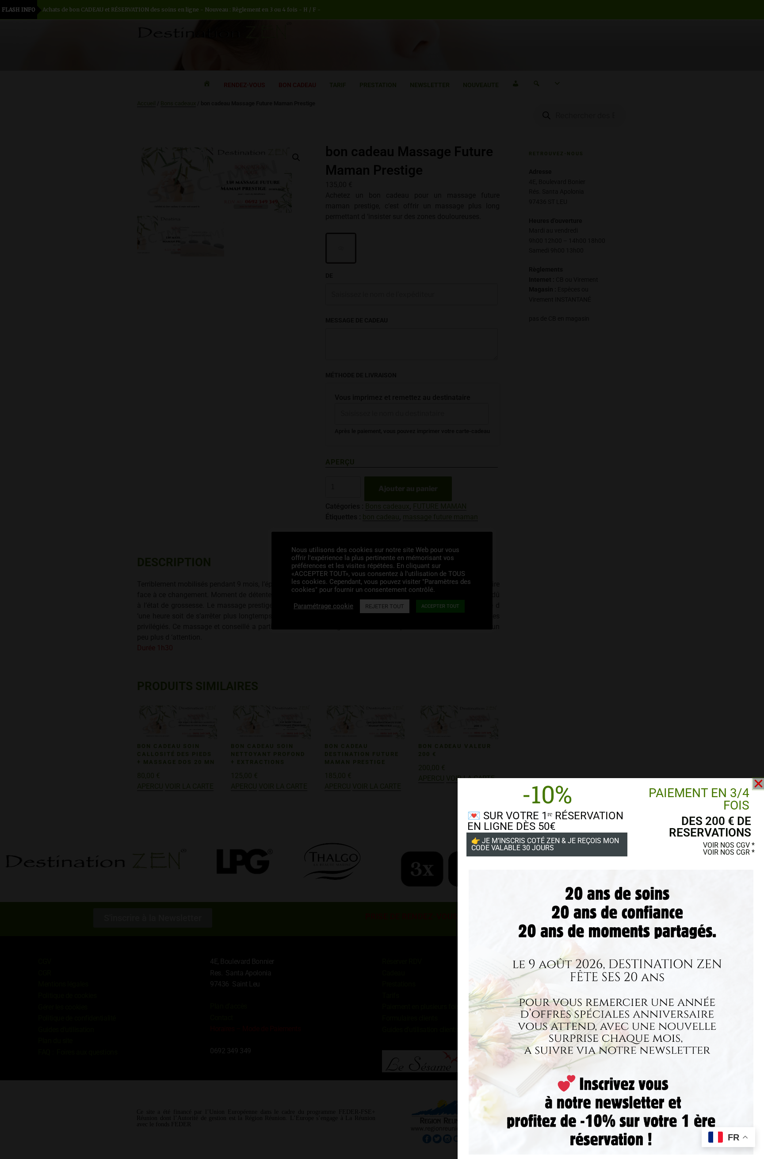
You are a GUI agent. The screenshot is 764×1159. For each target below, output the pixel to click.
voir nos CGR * (729, 852)
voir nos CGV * (729, 845)
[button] (758, 783)
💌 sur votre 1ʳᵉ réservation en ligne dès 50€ (545, 821)
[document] (382, 579)
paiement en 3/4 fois (699, 799)
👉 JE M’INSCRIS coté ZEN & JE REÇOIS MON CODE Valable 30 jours (545, 844)
